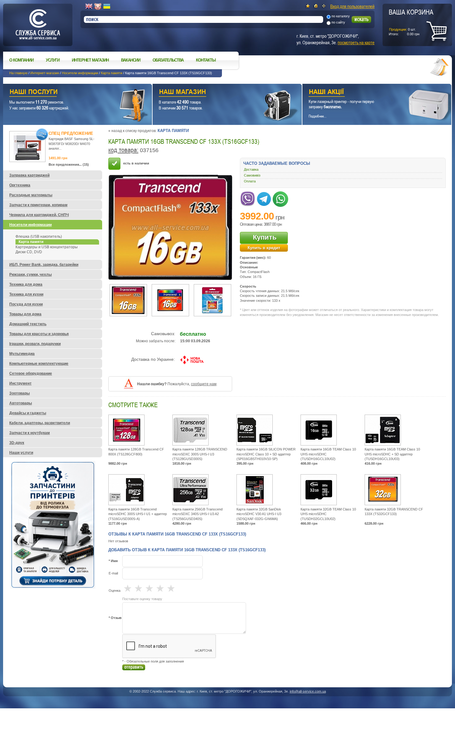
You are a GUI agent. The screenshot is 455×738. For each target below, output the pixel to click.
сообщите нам (203, 384)
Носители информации (80, 73)
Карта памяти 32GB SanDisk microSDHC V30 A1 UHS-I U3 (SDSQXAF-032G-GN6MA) (258, 514)
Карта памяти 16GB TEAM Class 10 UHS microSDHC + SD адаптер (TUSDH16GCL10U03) (392, 454)
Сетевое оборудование (30, 373)
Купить (265, 237)
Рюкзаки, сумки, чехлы (30, 274)
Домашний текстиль (27, 324)
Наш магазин (216, 92)
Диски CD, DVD (28, 252)
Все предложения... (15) (69, 164)
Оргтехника (19, 185)
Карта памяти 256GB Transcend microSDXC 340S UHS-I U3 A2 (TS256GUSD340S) (197, 514)
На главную (18, 73)
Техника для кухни (26, 294)
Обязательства (168, 60)
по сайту (338, 22)
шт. (411, 22)
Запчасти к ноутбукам (29, 433)
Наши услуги (69, 92)
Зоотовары (19, 393)
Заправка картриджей (29, 175)
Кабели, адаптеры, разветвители (39, 423)
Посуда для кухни (26, 304)
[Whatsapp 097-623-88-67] (280, 198)
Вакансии (130, 60)
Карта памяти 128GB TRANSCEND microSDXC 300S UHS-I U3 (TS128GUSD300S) (199, 454)
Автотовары (20, 403)
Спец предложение (71, 133)
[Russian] (98, 6)
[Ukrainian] (106, 6)
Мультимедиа (22, 354)
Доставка (251, 169)
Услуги (52, 60)
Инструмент (20, 383)
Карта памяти (111, 73)
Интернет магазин (90, 60)
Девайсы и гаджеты (27, 413)
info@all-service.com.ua (308, 691)
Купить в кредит (264, 247)
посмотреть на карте (356, 42)
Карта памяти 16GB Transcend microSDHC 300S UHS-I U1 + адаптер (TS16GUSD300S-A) (137, 514)
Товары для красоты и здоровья (39, 334)
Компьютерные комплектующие (38, 363)
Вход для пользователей (352, 6)
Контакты (206, 60)
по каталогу (341, 16)
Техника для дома (25, 284)
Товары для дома (25, 314)
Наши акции (368, 92)
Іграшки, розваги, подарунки (35, 344)
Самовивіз (252, 175)
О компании (21, 60)
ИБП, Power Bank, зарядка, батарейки (43, 264)
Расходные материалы (30, 195)
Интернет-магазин (44, 73)
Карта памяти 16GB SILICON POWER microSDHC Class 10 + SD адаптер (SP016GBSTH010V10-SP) (266, 454)
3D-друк (16, 443)
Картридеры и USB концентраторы (46, 247)
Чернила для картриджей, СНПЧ (39, 215)
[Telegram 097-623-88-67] (264, 198)
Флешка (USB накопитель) (38, 236)
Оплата (250, 181)
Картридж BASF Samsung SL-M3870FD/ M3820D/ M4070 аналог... (71, 143)
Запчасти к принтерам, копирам (38, 205)
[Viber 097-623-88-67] (247, 198)
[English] (89, 6)
